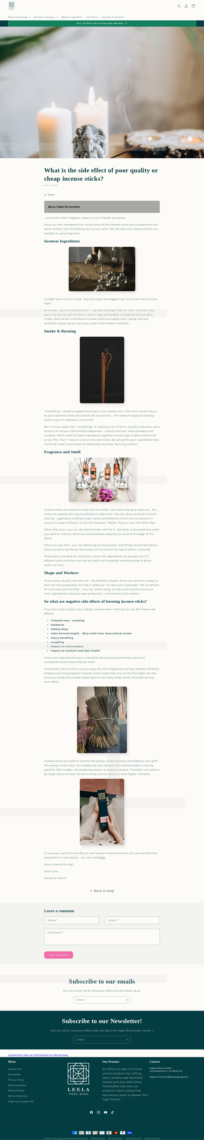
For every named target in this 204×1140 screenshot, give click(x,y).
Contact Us (14, 1069)
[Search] (179, 6)
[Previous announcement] (9, 23)
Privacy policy (115, 1138)
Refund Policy (16, 1090)
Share (51, 194)
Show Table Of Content (64, 206)
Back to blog (104, 890)
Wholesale (14, 1074)
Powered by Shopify (78, 1139)
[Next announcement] (195, 23)
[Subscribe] (127, 1000)
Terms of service (17, 1096)
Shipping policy (17, 1085)
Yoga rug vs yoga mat (21, 1101)
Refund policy (98, 1138)
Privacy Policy (16, 1079)
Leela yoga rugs (59, 1139)
